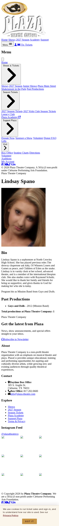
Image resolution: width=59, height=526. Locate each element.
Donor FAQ (50, 138)
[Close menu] (2, 59)
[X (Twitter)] (11, 164)
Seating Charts (21, 152)
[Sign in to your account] (15, 44)
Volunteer (38, 138)
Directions (34, 152)
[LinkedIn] (14, 164)
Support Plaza (15, 418)
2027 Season (22, 39)
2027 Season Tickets (12, 111)
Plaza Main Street (47, 86)
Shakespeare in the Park (13, 89)
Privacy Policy (10, 515)
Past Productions (35, 89)
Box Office (7, 152)
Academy (35, 39)
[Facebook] (2, 164)
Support (44, 39)
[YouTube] (6, 164)
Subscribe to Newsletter (16, 339)
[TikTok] (9, 164)
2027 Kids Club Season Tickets (39, 111)
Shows (11, 39)
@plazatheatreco (10, 434)
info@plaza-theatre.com (22, 394)
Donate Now (8, 138)
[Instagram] (4, 164)
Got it (29, 521)
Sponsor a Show (23, 138)
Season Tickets (15, 412)
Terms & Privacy (16, 421)
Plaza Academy (16, 415)
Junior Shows (30, 86)
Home (4, 39)
